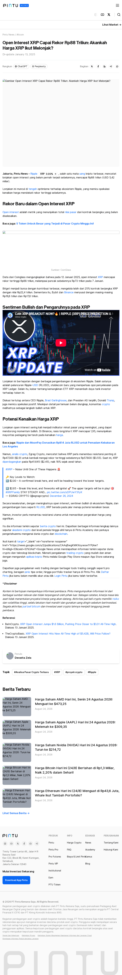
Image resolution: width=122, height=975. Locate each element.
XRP (100, 277)
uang (82, 173)
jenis (27, 572)
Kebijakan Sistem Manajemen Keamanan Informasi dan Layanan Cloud (65, 935)
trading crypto (75, 552)
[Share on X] (92, 66)
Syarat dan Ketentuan (11, 935)
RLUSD (40, 507)
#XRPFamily (13, 492)
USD (35, 385)
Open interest (11, 212)
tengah (33, 188)
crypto (106, 404)
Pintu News (8, 34)
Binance (69, 292)
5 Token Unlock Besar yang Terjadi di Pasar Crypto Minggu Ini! (55, 223)
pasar (73, 212)
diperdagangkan (12, 461)
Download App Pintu (16, 880)
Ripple (33, 173)
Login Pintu (61, 575)
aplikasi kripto (34, 556)
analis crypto (19, 454)
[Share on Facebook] (98, 66)
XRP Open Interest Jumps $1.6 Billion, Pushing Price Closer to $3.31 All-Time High (68, 624)
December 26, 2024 (61, 495)
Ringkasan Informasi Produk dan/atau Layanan (21, 939)
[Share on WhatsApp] (117, 66)
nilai (67, 212)
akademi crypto (21, 530)
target (21, 541)
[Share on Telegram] (111, 66)
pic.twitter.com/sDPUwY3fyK (64, 492)
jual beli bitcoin (31, 606)
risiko (115, 598)
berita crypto (48, 526)
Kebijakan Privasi (28, 935)
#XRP (9, 469)
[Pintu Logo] (16, 5)
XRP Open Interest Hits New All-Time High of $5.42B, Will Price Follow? (68, 633)
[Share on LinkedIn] (104, 66)
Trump (110, 400)
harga (59, 435)
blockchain (61, 533)
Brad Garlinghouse (56, 400)
